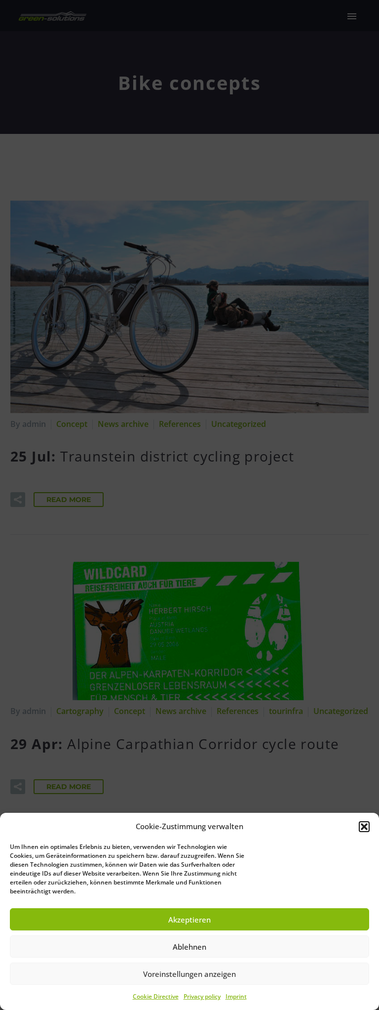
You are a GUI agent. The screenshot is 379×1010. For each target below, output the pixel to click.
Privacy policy (202, 996)
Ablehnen (189, 947)
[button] (364, 827)
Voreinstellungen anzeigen (189, 974)
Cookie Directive (156, 996)
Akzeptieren (189, 920)
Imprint (236, 996)
